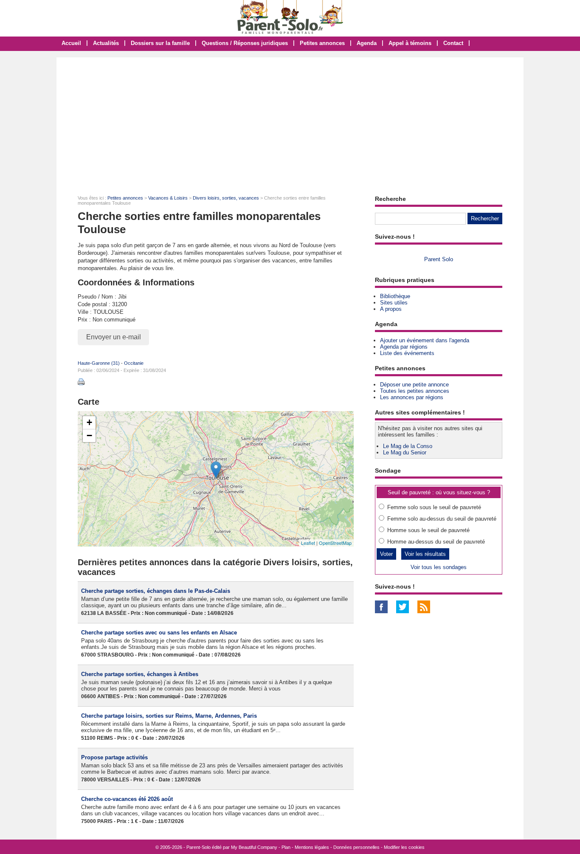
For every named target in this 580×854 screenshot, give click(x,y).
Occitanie (134, 363)
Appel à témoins (410, 43)
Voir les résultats (425, 554)
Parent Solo (438, 259)
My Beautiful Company (254, 847)
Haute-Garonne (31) (99, 363)
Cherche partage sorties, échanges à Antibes (139, 674)
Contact (453, 43)
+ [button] (89, 422)
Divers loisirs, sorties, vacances (226, 197)
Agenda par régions (404, 347)
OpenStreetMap (335, 542)
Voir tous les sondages (439, 567)
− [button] (89, 435)
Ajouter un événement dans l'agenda (424, 340)
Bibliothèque (395, 296)
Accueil (71, 43)
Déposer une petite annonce (414, 384)
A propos (391, 309)
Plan (286, 847)
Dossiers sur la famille (160, 43)
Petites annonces (322, 43)
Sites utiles (394, 302)
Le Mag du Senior (404, 452)
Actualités (106, 43)
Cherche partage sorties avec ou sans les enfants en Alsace (159, 632)
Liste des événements (407, 353)
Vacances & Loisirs (168, 197)
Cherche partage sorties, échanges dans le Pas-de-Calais (155, 591)
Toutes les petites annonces (414, 391)
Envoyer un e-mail (113, 337)
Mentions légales (312, 847)
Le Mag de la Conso (407, 446)
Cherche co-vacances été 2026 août (127, 799)
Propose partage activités (114, 757)
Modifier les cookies (404, 847)
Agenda (367, 43)
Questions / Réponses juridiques (245, 43)
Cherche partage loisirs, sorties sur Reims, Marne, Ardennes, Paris (169, 716)
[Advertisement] (290, 121)
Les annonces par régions (411, 397)
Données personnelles (356, 847)
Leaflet (308, 542)
